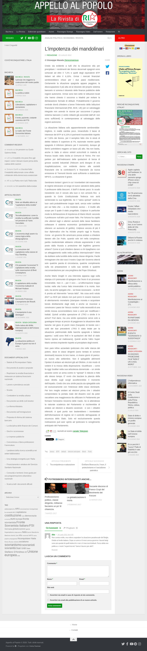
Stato (28, 548)
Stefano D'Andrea (14, 552)
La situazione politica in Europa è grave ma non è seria (25, 343)
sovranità (10, 548)
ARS (17, 508)
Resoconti (132, 278)
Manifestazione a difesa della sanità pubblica (135, 283)
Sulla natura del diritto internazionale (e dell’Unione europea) (27, 328)
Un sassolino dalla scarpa (26, 186)
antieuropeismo (10, 509)
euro (12, 518)
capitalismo (21, 512)
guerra (28, 529)
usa (18, 555)
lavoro (29, 532)
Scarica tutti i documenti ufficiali (19, 484)
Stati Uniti (21, 548)
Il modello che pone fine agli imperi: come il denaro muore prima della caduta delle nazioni (21, 161)
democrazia (31, 515)
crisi (23, 516)
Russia (11, 542)
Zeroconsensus (71, 60)
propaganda (13, 538)
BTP (57, 451)
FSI (31, 525)
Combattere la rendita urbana (18, 396)
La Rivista (20, 32)
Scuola (9, 390)
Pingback (71, 528)
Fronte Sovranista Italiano (17, 523)
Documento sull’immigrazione (19, 412)
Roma (6, 542)
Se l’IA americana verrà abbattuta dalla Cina (135, 195)
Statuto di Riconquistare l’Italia (19, 362)
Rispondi (54, 550)
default (63, 451)
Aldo (53, 534)
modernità (25, 535)
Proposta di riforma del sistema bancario (18, 418)
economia (69, 38)
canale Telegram (80, 431)
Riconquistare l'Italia (27, 538)
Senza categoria (30, 322)
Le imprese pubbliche (15, 437)
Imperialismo (9, 532)
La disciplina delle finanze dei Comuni (22, 426)
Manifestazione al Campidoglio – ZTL (135, 302)
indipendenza (18, 532)
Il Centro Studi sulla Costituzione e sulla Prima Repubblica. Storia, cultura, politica (134, 400)
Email (82, 579)
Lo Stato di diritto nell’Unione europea (135, 433)
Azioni (51, 32)
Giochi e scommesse (15, 431)
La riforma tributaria (14, 406)
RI (119, 32)
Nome (50, 579)
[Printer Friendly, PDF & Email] (51, 431)
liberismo (8, 535)
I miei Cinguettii (11, 45)
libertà (13, 535)
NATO (31, 535)
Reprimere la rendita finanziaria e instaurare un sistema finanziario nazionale (19, 376)
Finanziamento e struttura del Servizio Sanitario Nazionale (21, 465)
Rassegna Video (83, 32)
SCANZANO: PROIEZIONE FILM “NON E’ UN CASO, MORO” (133, 359)
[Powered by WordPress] (15, 646)
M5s (20, 535)
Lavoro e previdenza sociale (18, 385)
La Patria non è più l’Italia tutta (24, 181)
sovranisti (28, 545)
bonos (52, 451)
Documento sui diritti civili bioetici (20, 401)
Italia (24, 532)
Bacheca (9, 32)
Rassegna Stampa (65, 32)
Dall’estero (98, 32)
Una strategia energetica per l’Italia (21, 459)
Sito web (50, 587)
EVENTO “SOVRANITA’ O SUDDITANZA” (134, 335)
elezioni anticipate (74, 451)
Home (74, 625)
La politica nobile (22, 93)
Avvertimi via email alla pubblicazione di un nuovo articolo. (73, 600)
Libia (16, 535)
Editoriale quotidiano (36, 32)
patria (35, 535)
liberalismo (35, 532)
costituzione (13, 515)
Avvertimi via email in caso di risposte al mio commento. (72, 595)
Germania (8, 529)
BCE (14, 512)
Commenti (55, 528)
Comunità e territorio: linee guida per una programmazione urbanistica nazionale (20, 476)
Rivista (79, 38)
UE (25, 552)
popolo (7, 538)
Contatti (74, 630)
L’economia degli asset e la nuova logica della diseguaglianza (26, 236)
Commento (52, 563)
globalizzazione (19, 529)
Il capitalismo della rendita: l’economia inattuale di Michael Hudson (26, 286)
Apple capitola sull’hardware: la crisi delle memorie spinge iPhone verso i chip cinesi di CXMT (134, 177)
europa (19, 519)
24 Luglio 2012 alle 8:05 (65, 535)
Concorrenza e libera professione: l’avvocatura (19, 443)
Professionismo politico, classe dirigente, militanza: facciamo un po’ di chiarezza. (54, 503)
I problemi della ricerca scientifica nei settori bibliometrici (21, 452)
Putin (90, 451)
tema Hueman (35, 646)
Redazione (110, 32)
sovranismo (13, 545)
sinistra (16, 542)
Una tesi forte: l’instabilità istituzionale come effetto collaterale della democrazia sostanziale (21, 172)
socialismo (24, 541)
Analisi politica (53, 38)
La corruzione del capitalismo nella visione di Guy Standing (26, 252)
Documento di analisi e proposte (20, 368)
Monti (84, 451)
